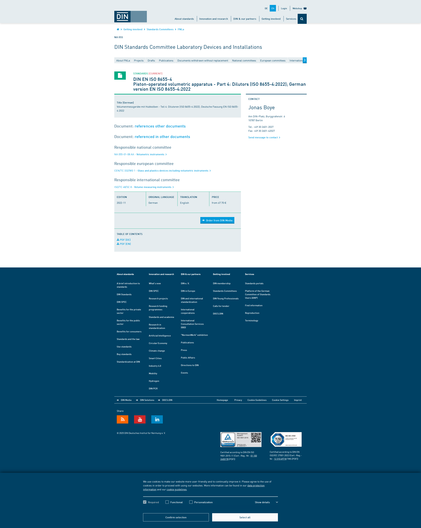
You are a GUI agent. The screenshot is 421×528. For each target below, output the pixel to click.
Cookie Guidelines (257, 399)
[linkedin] (157, 419)
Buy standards (124, 354)
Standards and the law (128, 338)
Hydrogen (154, 380)
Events (184, 372)
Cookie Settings (280, 399)
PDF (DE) (125, 239)
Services (291, 18)
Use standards (124, 346)
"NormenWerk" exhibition (194, 334)
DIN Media (126, 399)
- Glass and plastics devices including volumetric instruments (161, 170)
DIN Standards (124, 294)
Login (284, 8)
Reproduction (252, 312)
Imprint (298, 399)
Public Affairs (188, 357)
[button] (266, 502)
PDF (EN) (125, 243)
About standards (184, 18)
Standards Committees (160, 29)
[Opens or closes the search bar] (302, 19)
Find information (253, 305)
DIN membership (222, 283)
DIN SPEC (122, 301)
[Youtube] (140, 419)
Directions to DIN (190, 365)
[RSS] (122, 419)
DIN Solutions (147, 399)
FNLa (181, 29)
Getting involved (271, 18)
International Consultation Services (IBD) (192, 324)
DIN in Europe (188, 290)
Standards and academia (161, 316)
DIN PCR (153, 388)
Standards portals (254, 283)
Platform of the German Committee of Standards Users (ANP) (257, 294)
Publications (187, 342)
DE (266, 8)
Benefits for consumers (129, 331)
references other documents (160, 126)
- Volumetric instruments (139, 154)
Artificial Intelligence (160, 335)
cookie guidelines (177, 489)
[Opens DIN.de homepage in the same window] (130, 15)
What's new (155, 283)
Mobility (153, 373)
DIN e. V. (185, 283)
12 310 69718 (280, 458)
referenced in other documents (162, 136)
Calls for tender (221, 305)
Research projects (158, 298)
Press (184, 349)
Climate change (157, 350)
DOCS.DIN (218, 313)
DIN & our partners (244, 18)
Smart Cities (155, 358)
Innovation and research (213, 18)
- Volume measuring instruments (143, 186)
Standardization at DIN (128, 361)
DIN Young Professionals (226, 298)
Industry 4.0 (155, 365)
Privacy (238, 399)
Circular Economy (158, 343)
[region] (210, 494)
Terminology (251, 320)
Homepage (222, 399)
